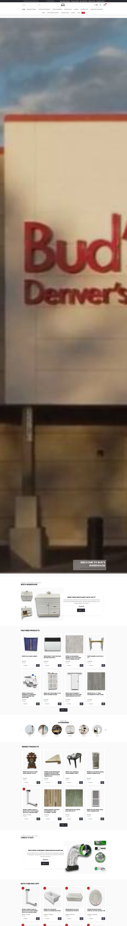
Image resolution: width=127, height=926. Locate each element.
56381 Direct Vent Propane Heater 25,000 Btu (52, 657)
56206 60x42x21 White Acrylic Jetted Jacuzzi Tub (96, 910)
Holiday (73, 12)
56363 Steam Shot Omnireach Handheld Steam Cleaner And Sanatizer (29, 695)
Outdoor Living (65, 12)
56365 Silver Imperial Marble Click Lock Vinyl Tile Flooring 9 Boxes (73, 658)
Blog (79, 12)
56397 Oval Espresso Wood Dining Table (72, 772)
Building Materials (31, 9)
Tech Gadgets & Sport (53, 12)
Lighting (76, 9)
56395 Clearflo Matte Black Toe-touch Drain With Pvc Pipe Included (31, 811)
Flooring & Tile (84, 9)
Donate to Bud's (75, 1)
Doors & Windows (57, 9)
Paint (43, 12)
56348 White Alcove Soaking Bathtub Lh (72, 910)
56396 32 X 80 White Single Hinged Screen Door (95, 772)
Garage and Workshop (44, 9)
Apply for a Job (91, 1)
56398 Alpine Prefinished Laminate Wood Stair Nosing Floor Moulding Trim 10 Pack (52, 774)
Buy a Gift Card (83, 1)
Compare (25, 665)
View (80, 610)
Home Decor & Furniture (96, 9)
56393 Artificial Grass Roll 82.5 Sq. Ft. (73, 810)
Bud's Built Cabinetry (65, 1)
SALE (83, 12)
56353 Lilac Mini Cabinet (29, 656)
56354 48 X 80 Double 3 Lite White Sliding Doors (52, 694)
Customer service (100, 1)
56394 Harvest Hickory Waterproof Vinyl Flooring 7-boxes (51, 811)
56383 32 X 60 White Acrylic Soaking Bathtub (52, 910)
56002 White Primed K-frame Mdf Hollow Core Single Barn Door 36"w (73, 695)
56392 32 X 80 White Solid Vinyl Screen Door (95, 810)
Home (23, 9)
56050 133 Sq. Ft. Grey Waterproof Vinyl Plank (95, 694)
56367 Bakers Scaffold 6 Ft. (95, 657)
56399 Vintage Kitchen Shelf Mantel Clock (30, 772)
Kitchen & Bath (68, 9)
